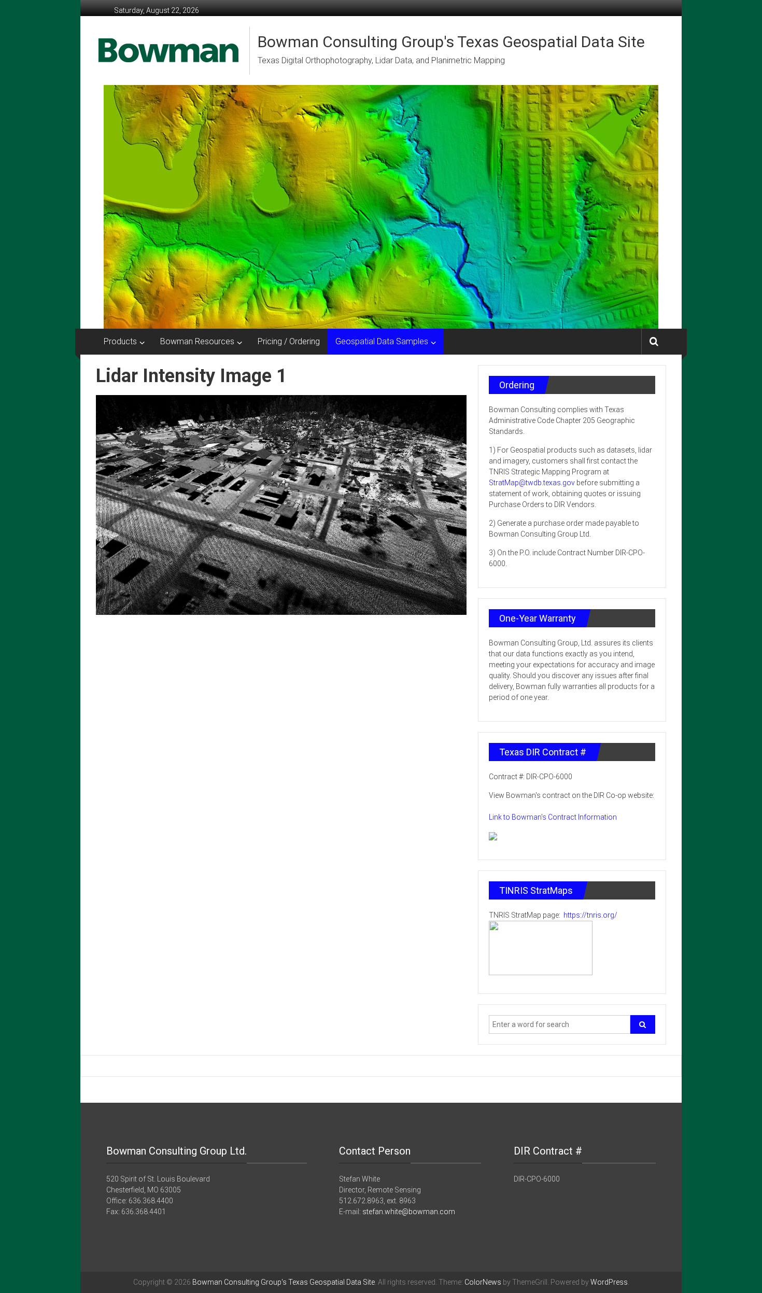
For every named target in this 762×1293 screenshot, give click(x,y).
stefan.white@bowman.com (408, 1211)
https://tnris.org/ (589, 915)
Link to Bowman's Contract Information (553, 817)
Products (120, 341)
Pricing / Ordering (289, 341)
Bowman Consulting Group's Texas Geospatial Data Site (451, 42)
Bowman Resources (197, 341)
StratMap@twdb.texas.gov (532, 483)
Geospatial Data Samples (381, 341)
